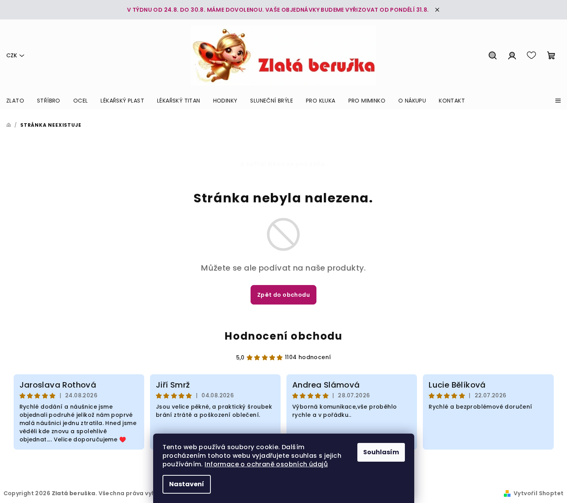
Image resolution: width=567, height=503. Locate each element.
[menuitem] (15, 101)
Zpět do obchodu (283, 295)
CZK (11, 55)
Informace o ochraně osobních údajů (266, 464)
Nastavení (186, 484)
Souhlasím (381, 452)
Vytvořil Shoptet (538, 493)
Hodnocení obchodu (283, 336)
